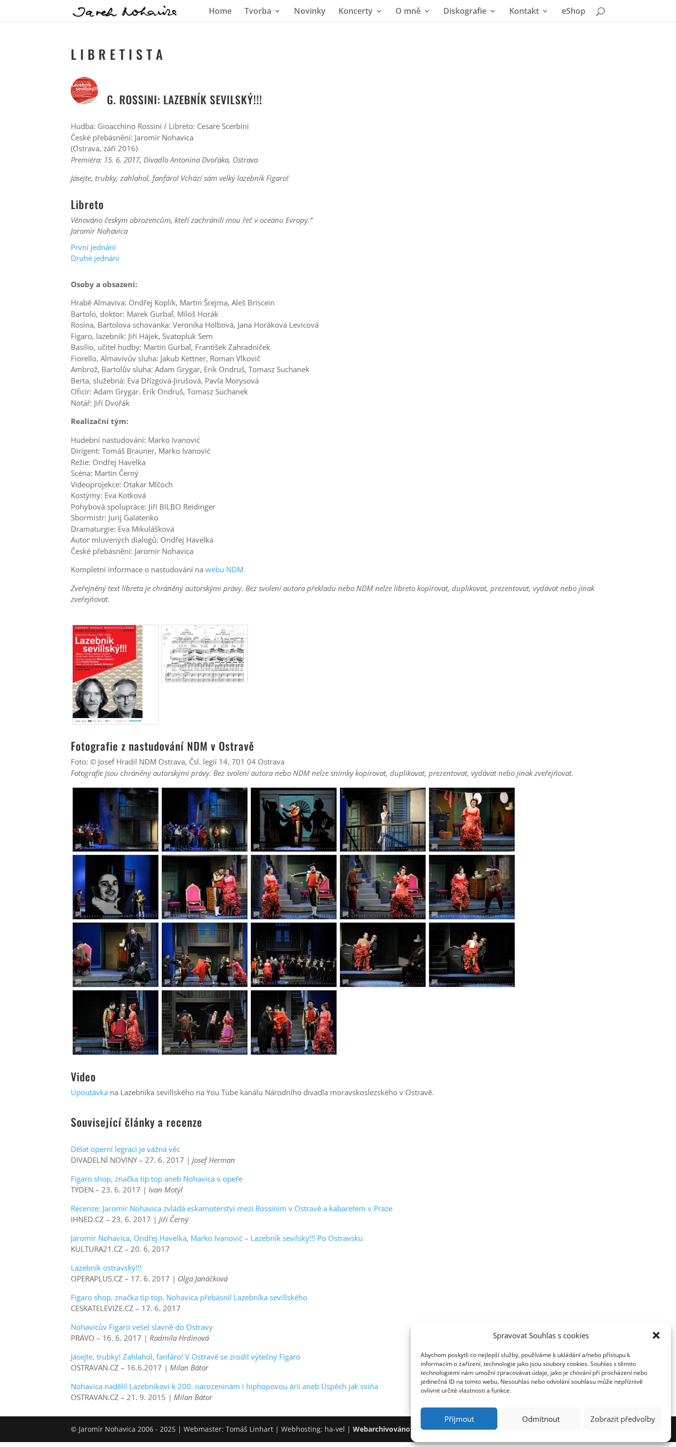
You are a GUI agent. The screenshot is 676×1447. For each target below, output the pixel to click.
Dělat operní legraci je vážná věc (125, 1149)
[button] (656, 1335)
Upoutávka (89, 1092)
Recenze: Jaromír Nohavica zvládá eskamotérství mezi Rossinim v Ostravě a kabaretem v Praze (231, 1208)
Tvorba (257, 11)
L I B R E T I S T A (117, 54)
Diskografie (464, 11)
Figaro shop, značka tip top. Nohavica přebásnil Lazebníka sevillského (189, 1297)
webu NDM (224, 569)
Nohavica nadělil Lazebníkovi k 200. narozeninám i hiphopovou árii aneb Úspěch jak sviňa (224, 1386)
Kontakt (524, 11)
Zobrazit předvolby (622, 1419)
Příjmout (459, 1419)
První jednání (93, 247)
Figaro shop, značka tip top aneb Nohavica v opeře (156, 1179)
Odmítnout (541, 1419)
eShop (573, 11)
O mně (408, 11)
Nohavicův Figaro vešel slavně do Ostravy (142, 1327)
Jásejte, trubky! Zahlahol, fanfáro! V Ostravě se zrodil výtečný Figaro (185, 1357)
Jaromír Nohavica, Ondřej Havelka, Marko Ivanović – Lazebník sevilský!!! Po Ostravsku (217, 1238)
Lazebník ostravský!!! (106, 1268)
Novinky (310, 11)
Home (220, 11)
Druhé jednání (95, 258)
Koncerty (355, 11)
